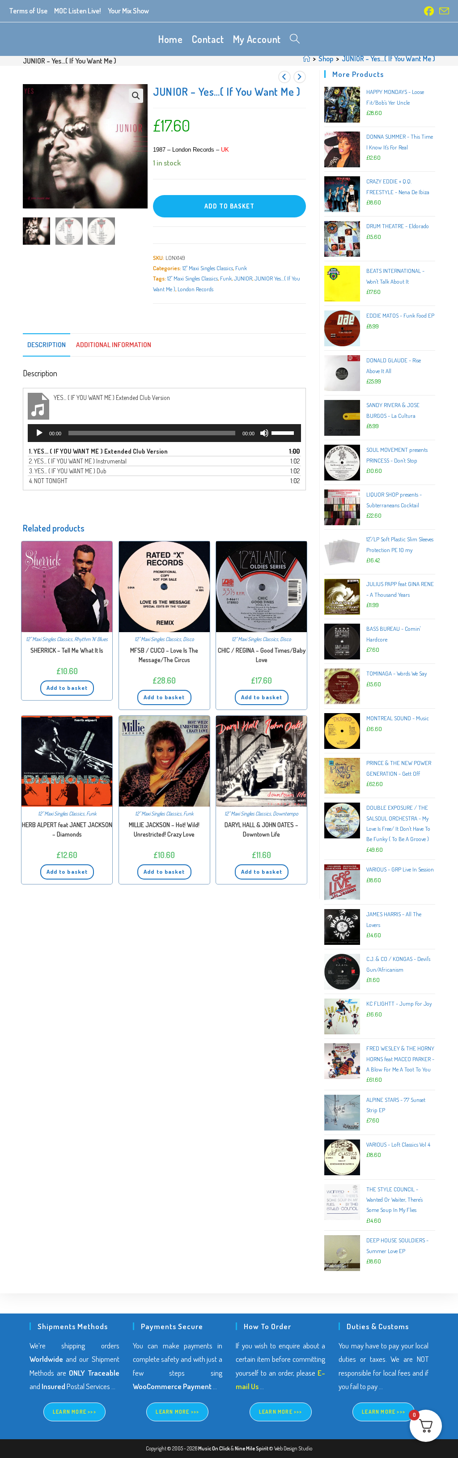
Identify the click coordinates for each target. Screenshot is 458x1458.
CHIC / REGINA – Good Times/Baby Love (261, 654)
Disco (188, 639)
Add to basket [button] (67, 687)
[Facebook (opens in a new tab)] (429, 11)
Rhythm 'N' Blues (91, 639)
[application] (164, 433)
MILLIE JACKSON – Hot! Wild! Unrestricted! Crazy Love (164, 829)
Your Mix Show (128, 10)
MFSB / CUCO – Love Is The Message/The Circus (164, 654)
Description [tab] (46, 344)
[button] (136, 96)
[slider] (284, 432)
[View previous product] (284, 77)
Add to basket (229, 206)
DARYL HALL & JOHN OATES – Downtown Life (261, 829)
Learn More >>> (74, 1411)
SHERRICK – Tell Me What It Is (66, 650)
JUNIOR (243, 278)
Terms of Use (28, 10)
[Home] (306, 58)
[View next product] (299, 77)
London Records (195, 289)
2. (78, 461)
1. (98, 451)
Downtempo (285, 813)
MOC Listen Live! (77, 10)
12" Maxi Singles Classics (207, 268)
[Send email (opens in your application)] (443, 11)
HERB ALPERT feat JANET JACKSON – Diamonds (67, 829)
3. (67, 471)
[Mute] (264, 433)
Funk (241, 268)
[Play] (39, 433)
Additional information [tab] (113, 344)
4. (48, 481)
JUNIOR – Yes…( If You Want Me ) (388, 58)
